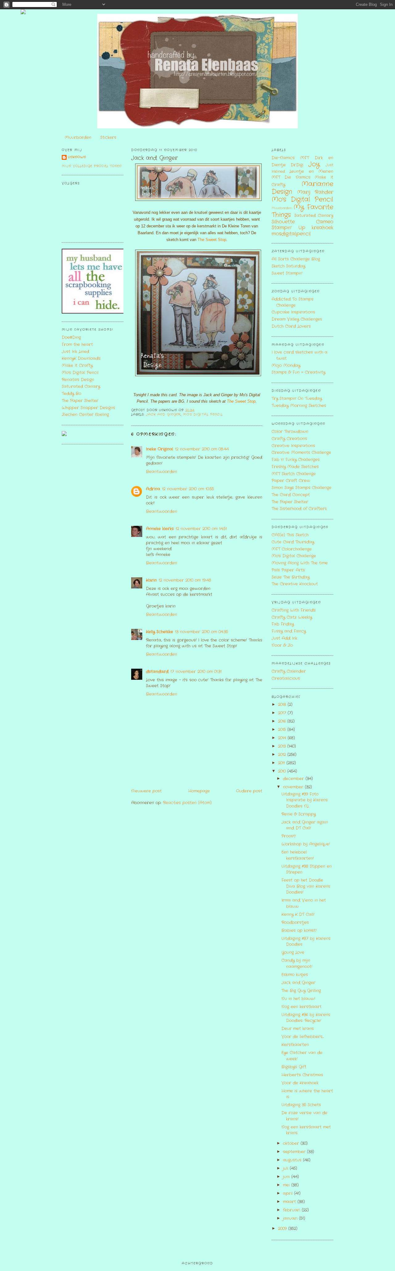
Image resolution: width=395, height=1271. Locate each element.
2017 (283, 713)
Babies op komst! (299, 930)
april (288, 1193)
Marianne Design (302, 188)
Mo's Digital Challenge (294, 556)
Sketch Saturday (288, 266)
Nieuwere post (146, 791)
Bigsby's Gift (293, 1067)
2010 (282, 771)
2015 (282, 730)
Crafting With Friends (294, 610)
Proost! (288, 836)
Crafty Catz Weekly (292, 617)
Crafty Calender (289, 671)
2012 (282, 755)
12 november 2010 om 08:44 (202, 449)
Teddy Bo (71, 394)
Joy (314, 164)
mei (287, 1185)
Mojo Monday (286, 365)
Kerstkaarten (295, 1045)
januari (291, 1218)
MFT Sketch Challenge (294, 474)
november (294, 787)
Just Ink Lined (75, 352)
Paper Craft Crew (291, 481)
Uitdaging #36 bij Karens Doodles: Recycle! (305, 1018)
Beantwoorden (161, 472)
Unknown (77, 157)
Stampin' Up (288, 227)
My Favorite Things (302, 211)
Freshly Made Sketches (295, 467)
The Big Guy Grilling (301, 991)
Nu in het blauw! (298, 999)
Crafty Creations (289, 439)
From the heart (77, 344)
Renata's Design (78, 380)
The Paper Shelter (80, 401)
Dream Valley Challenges (297, 319)
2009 (283, 1229)
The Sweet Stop (212, 239)
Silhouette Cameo (302, 221)
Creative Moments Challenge (301, 452)
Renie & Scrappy (298, 814)
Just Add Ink (284, 638)
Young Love (292, 952)
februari (292, 1210)
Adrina (153, 489)
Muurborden (78, 137)
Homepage (199, 791)
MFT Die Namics (291, 177)
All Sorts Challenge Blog (296, 259)
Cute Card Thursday (293, 542)
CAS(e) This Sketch (290, 535)
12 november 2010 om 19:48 (185, 580)
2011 (282, 763)
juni (287, 1177)
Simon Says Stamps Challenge (301, 488)
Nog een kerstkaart (301, 1007)
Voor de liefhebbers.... (302, 1037)
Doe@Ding (71, 337)
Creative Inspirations (293, 446)
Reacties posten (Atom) (187, 803)
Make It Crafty (77, 365)
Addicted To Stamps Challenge (293, 302)
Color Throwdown (290, 431)
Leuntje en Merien (311, 171)
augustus (293, 1160)
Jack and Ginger (154, 158)
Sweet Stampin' (287, 273)
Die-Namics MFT (290, 158)
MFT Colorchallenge (292, 549)
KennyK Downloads (81, 358)
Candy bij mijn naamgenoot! (296, 963)
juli (286, 1168)
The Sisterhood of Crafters (299, 509)
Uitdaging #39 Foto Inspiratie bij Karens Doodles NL (304, 800)
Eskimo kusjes (294, 975)
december (294, 779)
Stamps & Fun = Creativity (298, 372)
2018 (283, 705)
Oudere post (249, 791)
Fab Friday (283, 624)
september (295, 1152)
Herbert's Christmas (302, 1075)
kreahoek (322, 227)
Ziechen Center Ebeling (85, 414)
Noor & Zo (282, 645)
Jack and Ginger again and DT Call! (304, 825)
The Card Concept (291, 495)
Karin (151, 580)
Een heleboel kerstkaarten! (297, 855)
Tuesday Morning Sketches (299, 406)
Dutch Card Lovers (291, 326)
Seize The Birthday (291, 577)
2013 (282, 746)
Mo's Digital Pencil (80, 373)
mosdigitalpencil (291, 234)
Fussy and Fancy (289, 631)
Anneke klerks (160, 529)
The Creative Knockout (295, 584)
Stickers (108, 137)
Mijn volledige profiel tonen (92, 166)
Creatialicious (286, 678)
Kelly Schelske (159, 632)
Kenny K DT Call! (297, 914)
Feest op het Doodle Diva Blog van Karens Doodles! (305, 886)
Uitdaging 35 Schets (301, 1105)
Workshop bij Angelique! (305, 844)
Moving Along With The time (300, 563)
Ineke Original (159, 449)
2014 (283, 738)
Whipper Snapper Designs (88, 408)
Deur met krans (297, 1029)
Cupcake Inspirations (293, 312)
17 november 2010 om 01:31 (196, 672)
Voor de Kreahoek (299, 1083)
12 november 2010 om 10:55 (188, 489)
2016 (282, 721)
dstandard (157, 672)
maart (290, 1202)
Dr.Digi (297, 165)
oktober (292, 1143)
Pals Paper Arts (288, 570)
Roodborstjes (295, 922)
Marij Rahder (315, 192)
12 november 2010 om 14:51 (201, 529)
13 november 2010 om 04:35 (201, 632)
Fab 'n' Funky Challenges (296, 460)
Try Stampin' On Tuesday (297, 398)
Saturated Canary (81, 386)
